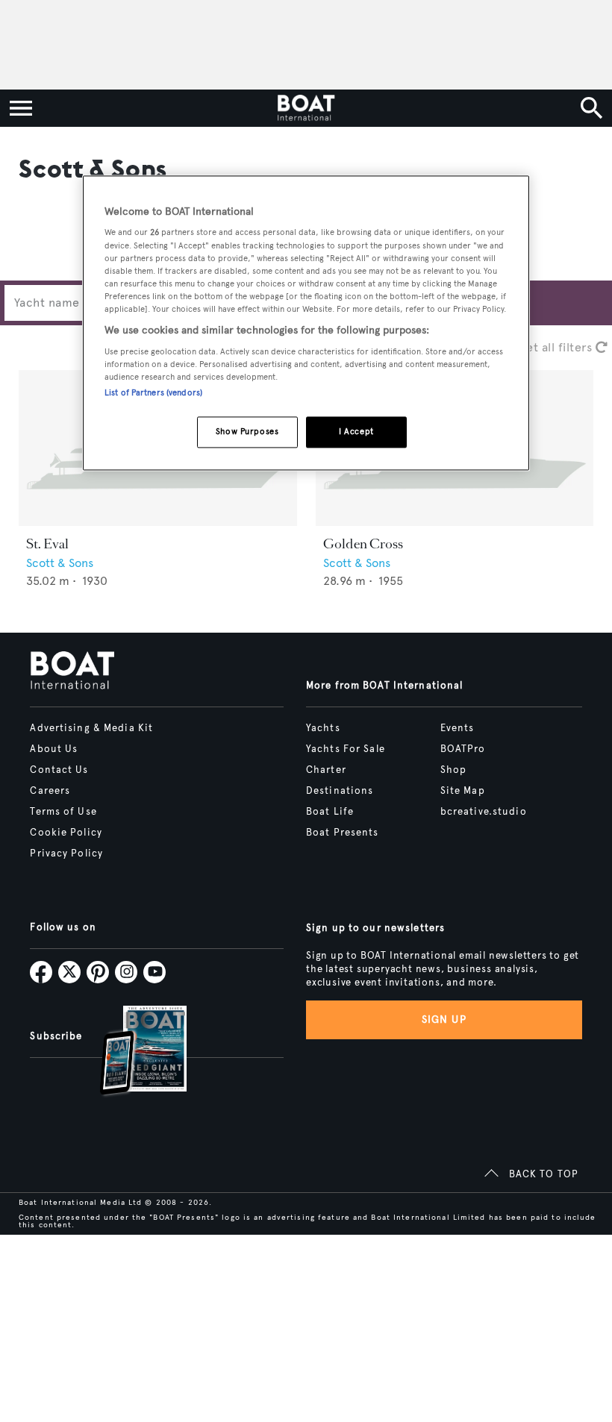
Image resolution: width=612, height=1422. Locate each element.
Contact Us (59, 770)
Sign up (444, 1019)
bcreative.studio (483, 812)
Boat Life (330, 812)
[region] (306, 323)
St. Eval (47, 544)
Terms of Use (63, 812)
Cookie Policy (66, 833)
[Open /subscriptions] (131, 1052)
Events (457, 728)
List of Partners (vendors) (153, 392)
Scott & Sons (59, 563)
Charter (326, 770)
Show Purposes (247, 431)
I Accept (356, 431)
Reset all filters (551, 347)
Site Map (462, 791)
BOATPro (463, 749)
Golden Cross (363, 544)
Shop (453, 770)
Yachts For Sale (345, 749)
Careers (50, 791)
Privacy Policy (66, 853)
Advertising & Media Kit (91, 728)
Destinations (339, 791)
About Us (54, 749)
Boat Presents (342, 833)
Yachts (323, 728)
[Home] (305, 108)
